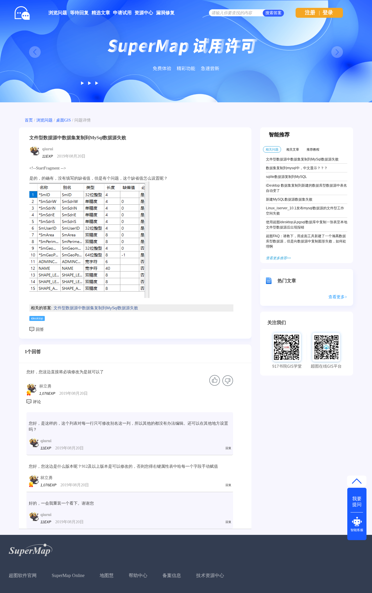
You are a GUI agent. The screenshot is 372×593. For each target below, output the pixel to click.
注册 (310, 12)
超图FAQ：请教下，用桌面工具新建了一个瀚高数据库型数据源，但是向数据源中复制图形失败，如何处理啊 (306, 241)
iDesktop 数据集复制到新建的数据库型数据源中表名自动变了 (306, 188)
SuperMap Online (68, 575)
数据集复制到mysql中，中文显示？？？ (297, 168)
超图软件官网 (23, 575)
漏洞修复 (165, 12)
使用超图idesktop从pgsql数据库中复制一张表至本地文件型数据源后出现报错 (306, 224)
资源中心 (144, 12)
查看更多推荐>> (278, 258)
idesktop (37, 318)
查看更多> (337, 297)
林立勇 (45, 386)
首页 (29, 120)
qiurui (47, 149)
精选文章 (101, 12)
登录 (328, 12)
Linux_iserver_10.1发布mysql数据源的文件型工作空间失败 (305, 210)
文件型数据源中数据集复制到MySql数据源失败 (95, 308)
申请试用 (122, 12)
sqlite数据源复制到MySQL (286, 177)
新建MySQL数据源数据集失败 (289, 199)
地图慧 (107, 575)
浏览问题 (58, 12)
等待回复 (79, 12)
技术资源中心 (210, 575)
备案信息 (171, 575)
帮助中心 (138, 575)
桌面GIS (63, 120)
